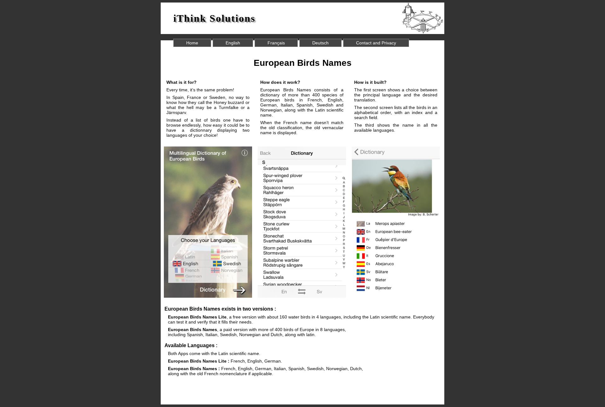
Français (276, 42)
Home (192, 42)
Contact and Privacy (376, 42)
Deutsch (320, 42)
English (233, 42)
